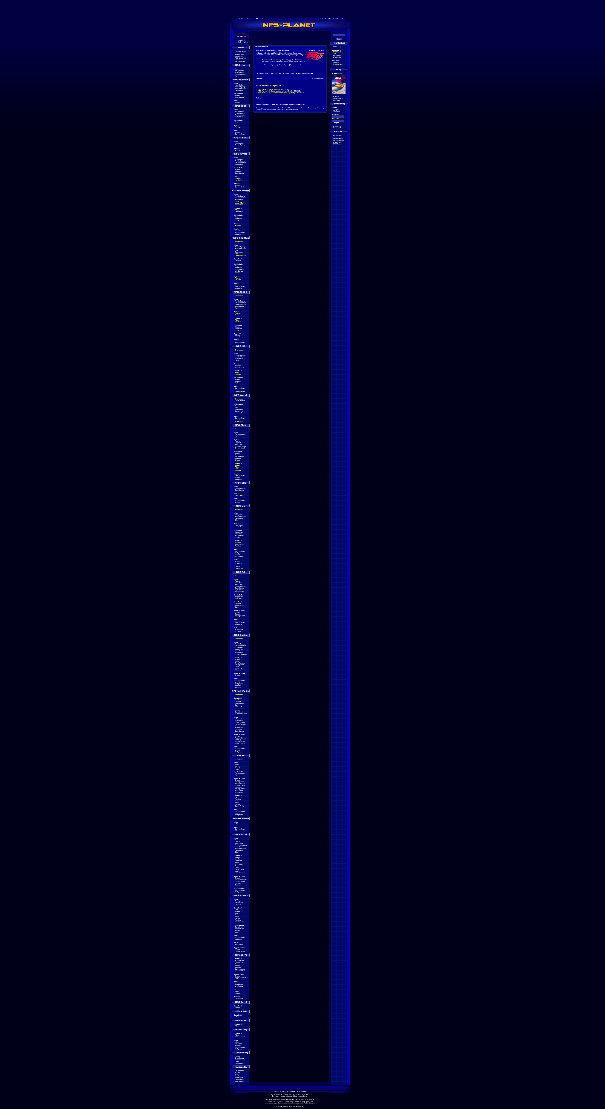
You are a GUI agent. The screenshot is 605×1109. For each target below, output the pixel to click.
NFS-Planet (304, 1094)
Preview (238, 127)
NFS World (337, 57)
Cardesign (239, 998)
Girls (237, 769)
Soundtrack (239, 97)
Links (237, 1061)
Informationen (240, 719)
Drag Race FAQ (241, 880)
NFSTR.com (337, 144)
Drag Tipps (239, 792)
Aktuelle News (240, 51)
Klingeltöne (239, 556)
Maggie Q (238, 561)
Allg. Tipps (239, 790)
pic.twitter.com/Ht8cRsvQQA (296, 61)
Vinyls (237, 859)
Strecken (238, 329)
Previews (238, 1044)
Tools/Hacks (239, 544)
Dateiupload (239, 1063)
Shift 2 (335, 54)
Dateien (238, 701)
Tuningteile (239, 843)
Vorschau (238, 583)
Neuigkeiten (239, 71)
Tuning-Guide (240, 616)
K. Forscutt (239, 629)
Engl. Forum (239, 1058)
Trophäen (238, 171)
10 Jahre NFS (240, 61)
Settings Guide (240, 446)
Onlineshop (239, 1071)
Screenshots (240, 134)
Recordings (239, 591)
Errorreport (239, 1077)
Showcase (239, 429)
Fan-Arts (238, 685)
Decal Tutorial (240, 743)
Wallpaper (239, 234)
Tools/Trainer (240, 663)
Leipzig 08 (239, 568)
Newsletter (239, 56)
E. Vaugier (239, 647)
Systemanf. (239, 76)
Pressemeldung (241, 845)
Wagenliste (239, 532)
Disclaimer (239, 1076)
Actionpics (239, 986)
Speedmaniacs (338, 140)
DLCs (237, 220)
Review (238, 313)
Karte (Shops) (240, 783)
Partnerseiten (240, 1060)
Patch (237, 661)
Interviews (239, 903)
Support (238, 614)
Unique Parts (240, 785)
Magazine (238, 787)
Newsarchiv (239, 53)
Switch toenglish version (242, 41)
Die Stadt (238, 729)
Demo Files (239, 668)
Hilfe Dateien (240, 873)
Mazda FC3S (239, 306)
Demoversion (240, 915)
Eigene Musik (240, 448)
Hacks (237, 804)
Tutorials (238, 885)
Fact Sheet (239, 847)
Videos (237, 102)
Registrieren (337, 126)
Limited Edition (240, 203)
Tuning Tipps (240, 789)
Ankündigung (240, 72)
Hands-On (238, 180)
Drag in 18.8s (240, 881)
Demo (237, 201)
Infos (237, 764)
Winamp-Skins (240, 670)
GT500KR (238, 534)
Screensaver (240, 1037)
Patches (238, 260)
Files (237, 210)
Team (237, 1074)
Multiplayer (239, 205)
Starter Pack (240, 411)
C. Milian (238, 563)
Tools (237, 802)
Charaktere (239, 771)
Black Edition (240, 722)
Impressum (239, 1081)
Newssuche (239, 54)
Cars (237, 797)
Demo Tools (239, 806)
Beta (236, 407)
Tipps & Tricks (240, 978)
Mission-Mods (240, 971)
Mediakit (238, 687)
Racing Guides (240, 738)
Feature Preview (241, 413)
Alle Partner (337, 135)
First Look (239, 444)
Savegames (239, 665)
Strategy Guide (240, 740)
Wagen (237, 95)
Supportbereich (241, 714)
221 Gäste (336, 109)
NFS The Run (338, 52)
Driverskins (239, 922)
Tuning (237, 335)
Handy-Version (240, 724)
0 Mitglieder (336, 111)
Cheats (237, 273)
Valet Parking (240, 391)
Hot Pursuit (337, 55)
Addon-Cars (239, 929)
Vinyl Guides (240, 741)
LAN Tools (239, 864)
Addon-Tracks (240, 962)
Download (238, 927)
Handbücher (239, 212)
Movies (237, 813)
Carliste (238, 904)
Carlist (237, 766)
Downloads (239, 712)
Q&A (236, 250)
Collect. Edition (241, 654)
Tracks (237, 911)
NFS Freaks (337, 142)
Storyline (238, 515)
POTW (237, 1072)
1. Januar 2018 (295, 65)
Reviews (238, 178)
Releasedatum (240, 74)
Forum (237, 60)
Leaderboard (240, 401)
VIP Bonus (239, 271)
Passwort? (337, 128)
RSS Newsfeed (240, 58)
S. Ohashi (238, 631)
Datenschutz (239, 1079)
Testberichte (239, 315)
